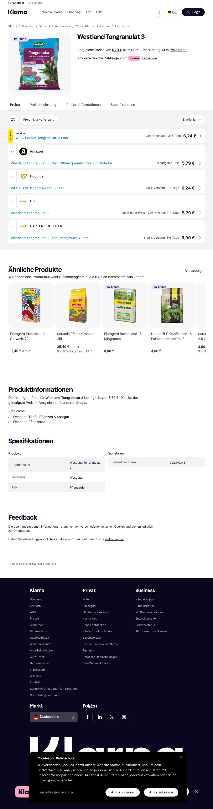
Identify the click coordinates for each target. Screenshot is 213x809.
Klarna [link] (12, 26)
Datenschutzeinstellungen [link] (100, 657)
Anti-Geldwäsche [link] (41, 650)
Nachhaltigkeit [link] (39, 637)
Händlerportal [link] (144, 606)
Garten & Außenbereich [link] (55, 26)
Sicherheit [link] (37, 625)
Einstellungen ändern (55, 792)
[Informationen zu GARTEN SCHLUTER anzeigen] (12, 226)
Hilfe (99, 12)
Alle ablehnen (122, 792)
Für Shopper (16, 3)
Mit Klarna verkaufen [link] (149, 612)
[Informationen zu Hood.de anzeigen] (12, 176)
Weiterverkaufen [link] (41, 644)
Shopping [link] (28, 26)
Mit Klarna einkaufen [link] (96, 612)
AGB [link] (33, 612)
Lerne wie (149, 58)
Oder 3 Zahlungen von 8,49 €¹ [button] (74, 351)
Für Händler (34, 3)
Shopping (74, 12)
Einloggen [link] (89, 606)
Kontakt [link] (35, 682)
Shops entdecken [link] (94, 625)
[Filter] (12, 119)
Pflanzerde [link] (122, 26)
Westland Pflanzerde (29, 422)
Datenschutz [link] (38, 631)
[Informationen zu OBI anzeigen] (12, 201)
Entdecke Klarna (51, 12)
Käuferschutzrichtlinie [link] (97, 631)
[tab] (14, 104)
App (88, 12)
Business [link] (145, 590)
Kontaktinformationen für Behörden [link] (54, 688)
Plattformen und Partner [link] (151, 631)
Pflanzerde (178, 50)
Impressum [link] (37, 669)
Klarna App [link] (90, 618)
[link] (88, 717)
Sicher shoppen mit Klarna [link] (100, 644)
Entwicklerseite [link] (145, 618)
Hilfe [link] (86, 599)
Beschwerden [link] (92, 637)
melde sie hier (114, 539)
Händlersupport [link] (146, 599)
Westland (76, 477)
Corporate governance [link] (45, 695)
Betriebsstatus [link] (145, 625)
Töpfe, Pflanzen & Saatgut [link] (92, 26)
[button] (172, 12)
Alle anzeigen (195, 271)
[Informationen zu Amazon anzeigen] (12, 151)
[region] (108, 777)
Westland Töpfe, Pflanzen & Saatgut (41, 417)
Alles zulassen (161, 792)
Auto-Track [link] (37, 657)
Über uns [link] (36, 599)
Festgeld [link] (88, 650)
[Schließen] (180, 757)
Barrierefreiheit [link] (40, 663)
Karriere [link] (35, 606)
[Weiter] (199, 318)
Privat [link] (89, 590)
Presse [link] (34, 618)
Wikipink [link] (35, 676)
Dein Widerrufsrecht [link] (96, 663)
